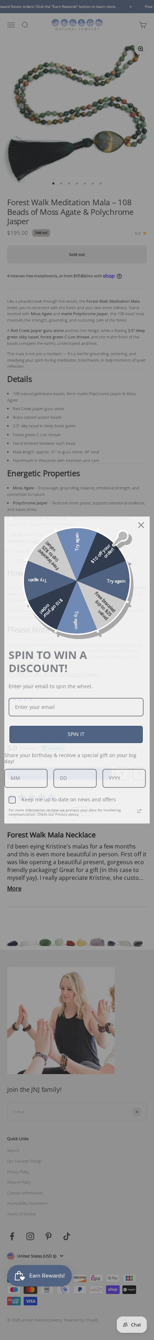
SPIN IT (76, 734)
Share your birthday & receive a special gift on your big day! (70, 758)
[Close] (141, 525)
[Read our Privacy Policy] (139, 811)
